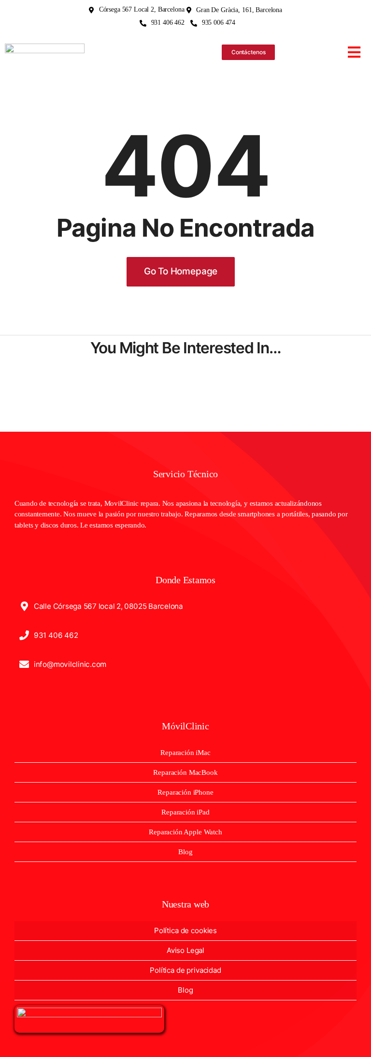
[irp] (89, 1011)
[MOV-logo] (45, 47)
